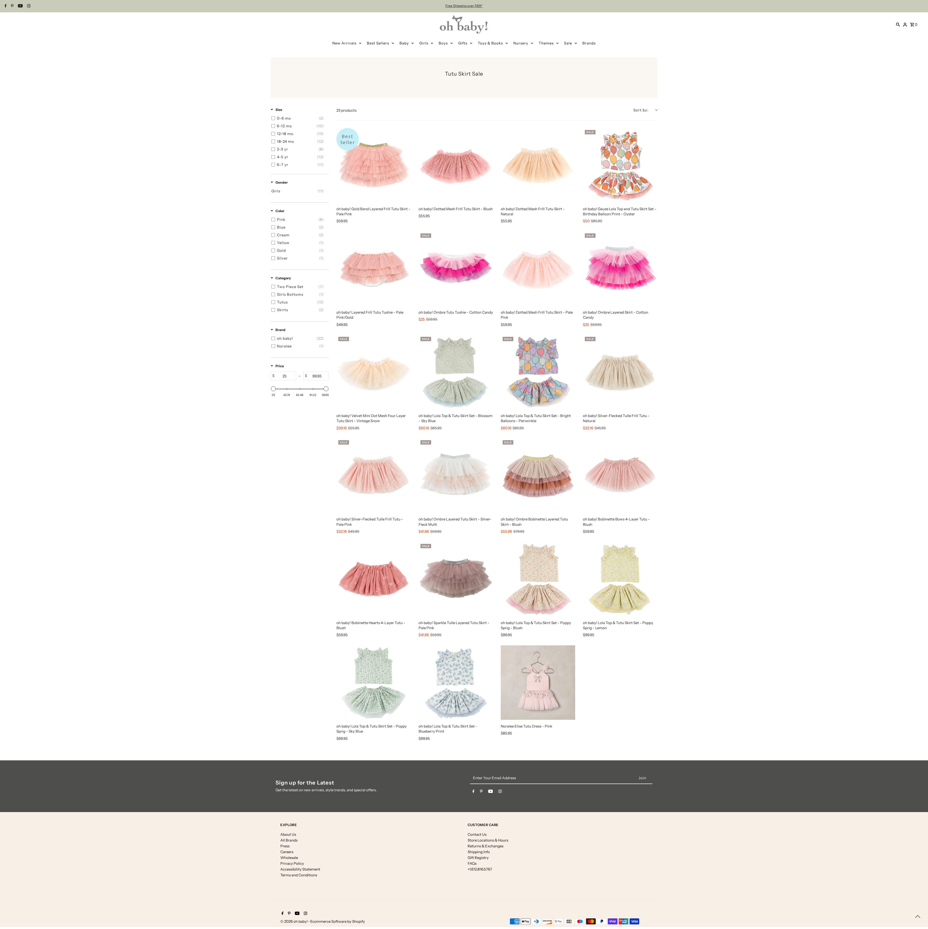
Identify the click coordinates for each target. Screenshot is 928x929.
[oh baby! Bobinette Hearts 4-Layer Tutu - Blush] (373, 579)
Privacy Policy (292, 863)
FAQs (472, 863)
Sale (568, 43)
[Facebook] (5, 6)
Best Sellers (378, 43)
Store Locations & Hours (488, 840)
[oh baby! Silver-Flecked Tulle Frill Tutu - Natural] (620, 372)
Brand (280, 330)
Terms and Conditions (298, 875)
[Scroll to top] (917, 916)
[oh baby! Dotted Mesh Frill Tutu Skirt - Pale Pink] (538, 268)
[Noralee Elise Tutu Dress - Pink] (538, 682)
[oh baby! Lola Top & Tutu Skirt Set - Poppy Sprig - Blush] (538, 579)
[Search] (898, 24)
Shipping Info (479, 852)
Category (283, 278)
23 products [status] (346, 110)
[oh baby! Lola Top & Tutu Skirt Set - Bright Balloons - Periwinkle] (538, 372)
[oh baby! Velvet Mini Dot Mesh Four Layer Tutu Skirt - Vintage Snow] (373, 372)
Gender (282, 182)
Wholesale (289, 857)
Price (280, 366)
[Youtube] (20, 6)
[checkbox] (298, 118)
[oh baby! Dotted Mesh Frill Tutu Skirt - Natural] (538, 165)
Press (285, 846)
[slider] (273, 388)
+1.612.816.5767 (480, 869)
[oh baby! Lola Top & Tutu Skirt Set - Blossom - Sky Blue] (456, 372)
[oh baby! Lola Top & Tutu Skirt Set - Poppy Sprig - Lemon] (620, 579)
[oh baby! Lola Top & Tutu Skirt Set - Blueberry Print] (456, 682)
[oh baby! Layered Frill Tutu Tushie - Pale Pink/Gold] (373, 268)
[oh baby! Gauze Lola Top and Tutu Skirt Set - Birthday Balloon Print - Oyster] (620, 165)
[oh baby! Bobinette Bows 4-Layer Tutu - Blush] (620, 475)
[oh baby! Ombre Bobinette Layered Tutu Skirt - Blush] (538, 475)
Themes (546, 43)
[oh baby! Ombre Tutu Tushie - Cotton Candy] (456, 268)
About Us (288, 834)
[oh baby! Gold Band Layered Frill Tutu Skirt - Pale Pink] (373, 165)
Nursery (520, 43)
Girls (423, 43)
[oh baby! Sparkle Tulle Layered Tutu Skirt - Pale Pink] (456, 579)
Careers (286, 852)
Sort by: (640, 110)
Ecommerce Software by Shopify (337, 921)
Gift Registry (478, 857)
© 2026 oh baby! (294, 921)
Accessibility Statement (300, 869)
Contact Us (477, 834)
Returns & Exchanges (485, 846)
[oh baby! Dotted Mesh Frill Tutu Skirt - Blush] (456, 165)
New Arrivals (344, 43)
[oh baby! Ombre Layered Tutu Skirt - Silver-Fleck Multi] (456, 475)
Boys (443, 43)
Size (279, 110)
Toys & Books (490, 43)
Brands (589, 43)
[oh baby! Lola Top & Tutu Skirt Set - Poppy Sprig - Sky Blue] (373, 682)
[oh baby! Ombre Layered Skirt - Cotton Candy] (620, 268)
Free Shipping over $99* (464, 6)
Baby (404, 43)
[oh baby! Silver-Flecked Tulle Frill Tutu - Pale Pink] (373, 475)
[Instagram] (28, 6)
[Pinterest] (12, 6)
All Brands (288, 840)
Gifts (462, 43)
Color (280, 211)
